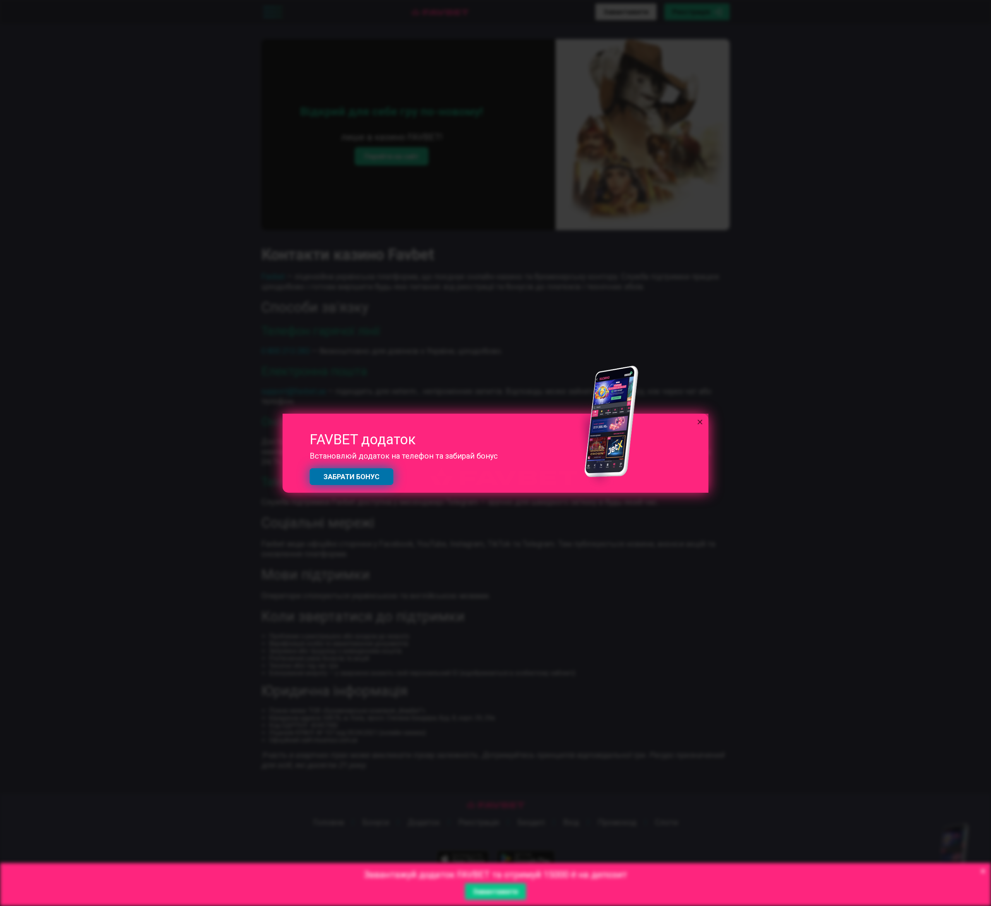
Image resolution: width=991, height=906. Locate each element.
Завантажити (495, 891)
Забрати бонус (351, 477)
